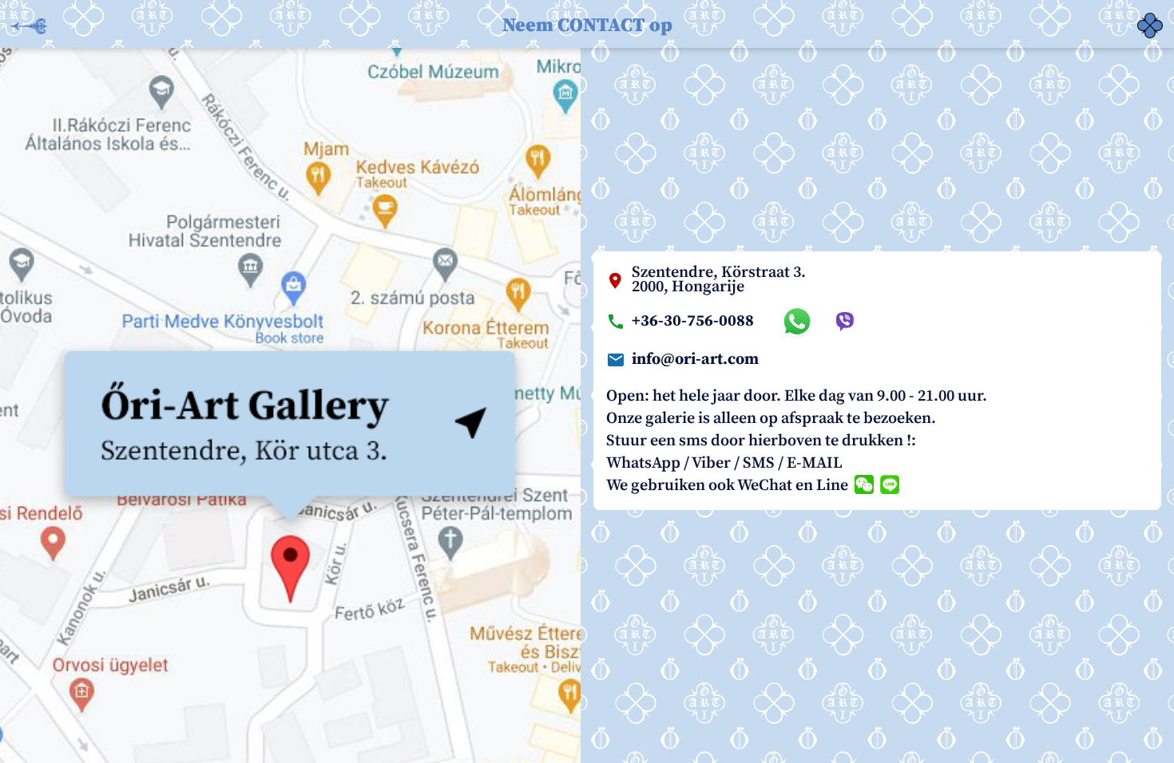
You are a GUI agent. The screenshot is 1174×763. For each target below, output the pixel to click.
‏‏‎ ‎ (1139, 16)
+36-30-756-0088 (693, 321)
